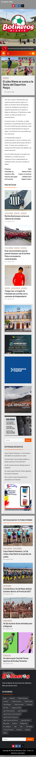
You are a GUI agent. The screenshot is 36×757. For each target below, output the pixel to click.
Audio (5, 698)
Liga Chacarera (7, 585)
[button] (8, 53)
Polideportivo (7, 655)
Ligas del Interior (15, 288)
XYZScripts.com (27, 756)
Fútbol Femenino (9, 213)
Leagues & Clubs (16, 707)
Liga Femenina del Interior (10, 720)
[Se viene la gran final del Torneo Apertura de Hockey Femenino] (18, 642)
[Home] (3, 53)
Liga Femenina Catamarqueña (12, 714)
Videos (5, 733)
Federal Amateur (7, 548)
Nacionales (6, 77)
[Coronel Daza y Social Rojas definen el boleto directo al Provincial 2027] (18, 573)
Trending (27, 729)
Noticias (14, 723)
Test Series (29, 726)
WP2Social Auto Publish (11, 756)
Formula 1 (6, 701)
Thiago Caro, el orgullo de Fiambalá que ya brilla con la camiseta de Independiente (16, 294)
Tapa (15, 726)
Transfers (19, 729)
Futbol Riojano (7, 704)
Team (21, 726)
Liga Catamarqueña (9, 711)
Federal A (12, 698)
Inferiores (17, 213)
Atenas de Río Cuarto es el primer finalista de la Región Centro (24, 174)
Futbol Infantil (28, 701)
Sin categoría (7, 726)
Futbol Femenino (17, 701)
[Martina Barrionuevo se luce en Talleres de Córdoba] (18, 200)
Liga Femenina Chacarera (10, 717)
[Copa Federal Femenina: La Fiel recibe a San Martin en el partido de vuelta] (18, 535)
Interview (5, 707)
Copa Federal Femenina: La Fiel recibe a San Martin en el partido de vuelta (17, 554)
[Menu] (8, 53)
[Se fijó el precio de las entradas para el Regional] (18, 607)
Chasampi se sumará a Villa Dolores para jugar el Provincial (11, 174)
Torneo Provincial (8, 729)
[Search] (30, 53)
